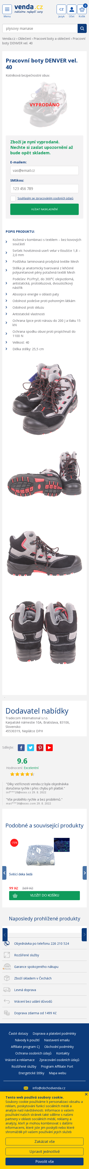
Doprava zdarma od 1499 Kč (35, 1013)
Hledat (82, 28)
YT (49, 747)
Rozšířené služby (26, 955)
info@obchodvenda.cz (49, 1088)
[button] (44, 895)
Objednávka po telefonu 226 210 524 (41, 943)
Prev (8, 935)
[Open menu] (7, 9)
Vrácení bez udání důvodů (33, 1001)
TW (30, 747)
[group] (44, 869)
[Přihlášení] (71, 9)
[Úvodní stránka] (28, 12)
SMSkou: (17, 180)
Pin (40, 747)
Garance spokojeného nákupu (36, 966)
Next (82, 935)
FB (21, 747)
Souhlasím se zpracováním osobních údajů (45, 198)
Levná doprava (25, 990)
